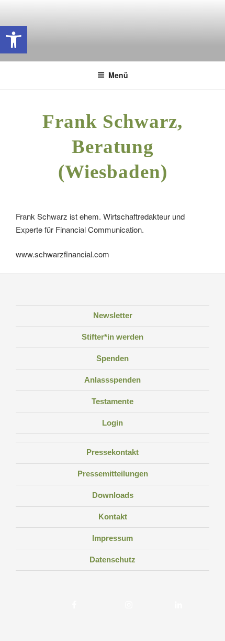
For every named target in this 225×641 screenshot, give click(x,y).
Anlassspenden (112, 379)
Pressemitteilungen (112, 473)
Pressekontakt (112, 452)
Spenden (112, 358)
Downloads (112, 495)
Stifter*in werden (112, 336)
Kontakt (112, 516)
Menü (118, 75)
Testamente (112, 401)
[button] (13, 39)
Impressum (112, 538)
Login (112, 422)
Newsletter (112, 315)
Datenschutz (112, 559)
